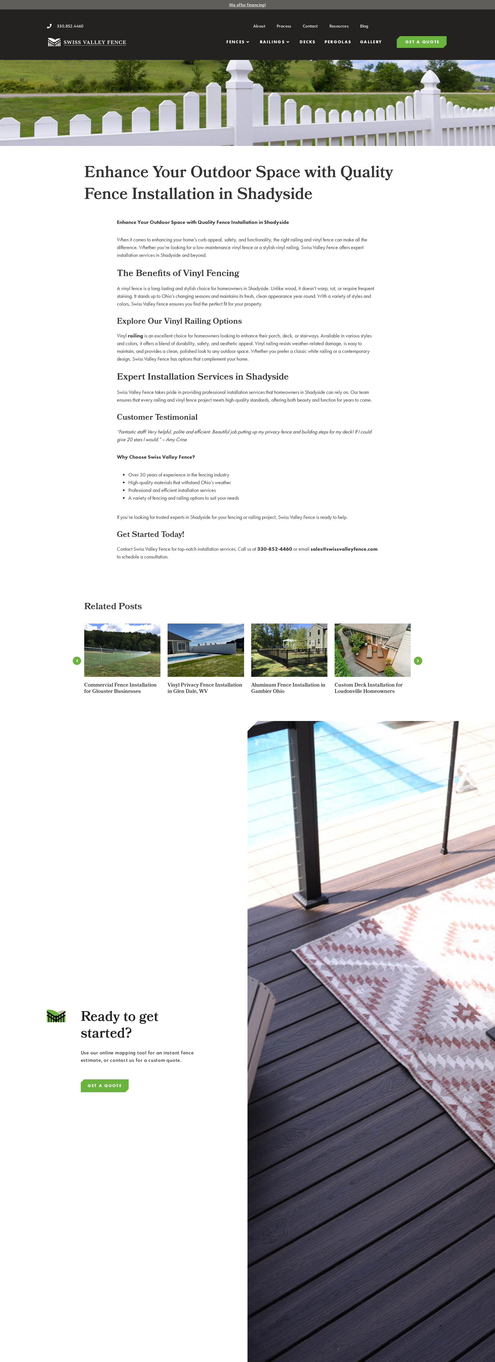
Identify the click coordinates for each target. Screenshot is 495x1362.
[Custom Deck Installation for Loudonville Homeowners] (373, 650)
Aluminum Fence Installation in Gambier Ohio (288, 688)
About (259, 26)
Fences (235, 42)
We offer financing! (247, 4)
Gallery (371, 42)
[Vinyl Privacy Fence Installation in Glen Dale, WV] (206, 650)
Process (284, 26)
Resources (339, 26)
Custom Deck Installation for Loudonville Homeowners (369, 688)
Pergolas (338, 42)
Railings (272, 42)
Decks (308, 42)
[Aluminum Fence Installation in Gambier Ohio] (289, 650)
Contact (310, 26)
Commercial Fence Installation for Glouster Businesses (120, 688)
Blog (364, 26)
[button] (77, 660)
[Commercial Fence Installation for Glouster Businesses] (122, 650)
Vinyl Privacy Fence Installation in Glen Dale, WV (205, 688)
